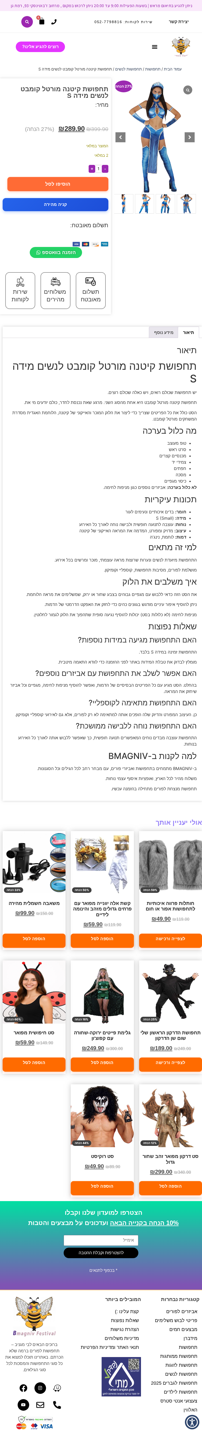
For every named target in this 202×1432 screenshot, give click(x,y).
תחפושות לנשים (128, 69)
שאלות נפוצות (125, 1320)
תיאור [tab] (188, 332)
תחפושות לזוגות (181, 1365)
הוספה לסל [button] (102, 939)
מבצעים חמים (183, 1329)
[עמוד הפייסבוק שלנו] (23, 1388)
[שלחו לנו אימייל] (40, 1405)
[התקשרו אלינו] (54, 22)
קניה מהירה (55, 204)
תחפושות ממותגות (178, 1356)
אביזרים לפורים (181, 1311)
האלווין (190, 1410)
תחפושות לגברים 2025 (174, 1383)
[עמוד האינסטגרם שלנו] (40, 1388)
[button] (154, 47)
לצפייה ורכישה (170, 939)
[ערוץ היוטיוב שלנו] (23, 1405)
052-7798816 (108, 22)
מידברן (190, 1338)
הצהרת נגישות (124, 1329)
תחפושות (152, 69)
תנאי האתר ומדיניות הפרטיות (110, 1347)
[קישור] (27, 22)
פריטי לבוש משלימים (176, 1320)
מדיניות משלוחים (122, 1338)
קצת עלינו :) (127, 1311)
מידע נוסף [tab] (164, 332)
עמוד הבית (173, 69)
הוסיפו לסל (57, 184)
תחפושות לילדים (180, 1392)
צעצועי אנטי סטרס (178, 1401)
